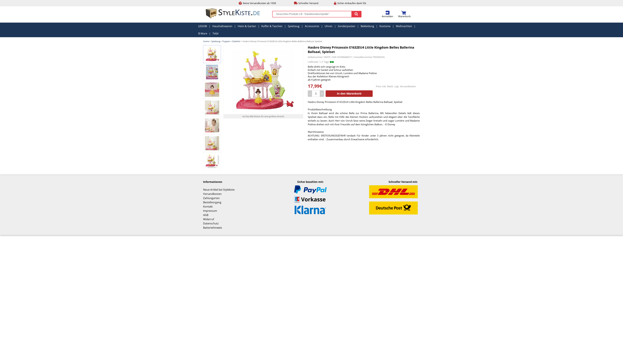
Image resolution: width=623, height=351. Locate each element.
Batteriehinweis (212, 227)
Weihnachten (404, 26)
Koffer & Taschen (271, 26)
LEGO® (202, 26)
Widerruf (208, 219)
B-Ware (202, 33)
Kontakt (208, 206)
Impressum (210, 211)
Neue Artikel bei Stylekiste (219, 189)
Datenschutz (211, 223)
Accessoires (312, 26)
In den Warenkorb (349, 93)
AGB (205, 215)
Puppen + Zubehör (231, 41)
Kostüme (385, 26)
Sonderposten (346, 26)
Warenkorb (404, 16)
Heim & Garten (247, 26)
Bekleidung (367, 26)
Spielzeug (293, 26)
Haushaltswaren (222, 26)
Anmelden (387, 16)
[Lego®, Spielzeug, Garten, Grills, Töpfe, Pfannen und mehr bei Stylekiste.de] (233, 17)
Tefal (215, 33)
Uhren (328, 26)
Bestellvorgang (212, 202)
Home (206, 41)
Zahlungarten (211, 198)
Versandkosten (408, 86)
